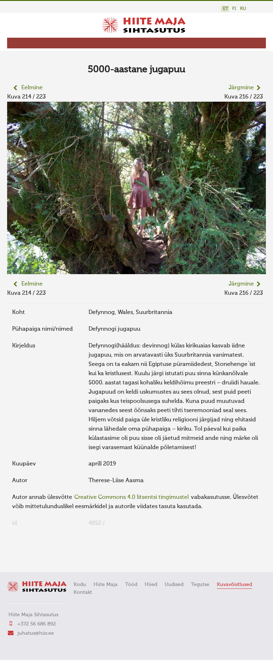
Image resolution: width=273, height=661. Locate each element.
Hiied (151, 584)
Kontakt (83, 592)
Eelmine (32, 88)
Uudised (174, 584)
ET (225, 8)
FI (234, 8)
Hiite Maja (105, 584)
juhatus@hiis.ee (35, 633)
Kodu (80, 584)
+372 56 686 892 (36, 624)
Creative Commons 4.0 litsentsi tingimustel (131, 497)
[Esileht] (143, 31)
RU (243, 8)
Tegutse (200, 584)
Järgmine (241, 88)
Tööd (131, 584)
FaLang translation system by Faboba (32, 556)
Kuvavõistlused (234, 584)
